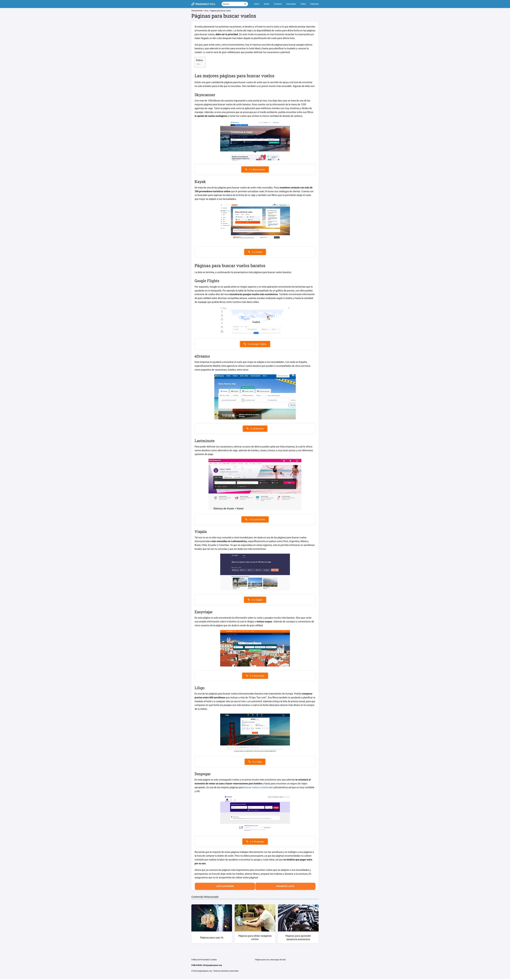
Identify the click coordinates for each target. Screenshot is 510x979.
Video (303, 4)
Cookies (213, 960)
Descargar (291, 4)
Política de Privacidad (200, 960)
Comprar (278, 4)
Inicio (256, 4)
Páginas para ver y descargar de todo (270, 960)
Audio (266, 4)
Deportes (314, 4)
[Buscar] (245, 4)
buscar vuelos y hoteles (256, 787)
